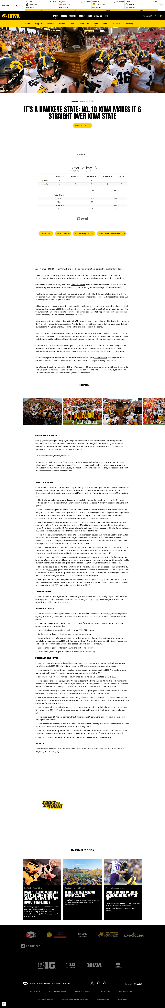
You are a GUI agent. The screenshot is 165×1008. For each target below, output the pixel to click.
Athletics (98, 16)
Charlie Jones (62, 351)
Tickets (64, 16)
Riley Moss (68, 540)
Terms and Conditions (83, 992)
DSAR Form (105, 992)
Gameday (84, 24)
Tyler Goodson (100, 357)
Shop (106, 16)
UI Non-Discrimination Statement (75, 999)
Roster (62, 24)
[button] (21, 5)
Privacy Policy (35, 992)
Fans (90, 16)
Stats (96, 24)
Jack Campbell (53, 333)
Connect (82, 16)
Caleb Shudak (55, 487)
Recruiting (129, 24)
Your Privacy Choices (127, 992)
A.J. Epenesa (71, 641)
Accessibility (122, 999)
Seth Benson (46, 560)
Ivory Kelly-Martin (79, 360)
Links (41, 10)
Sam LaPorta (41, 525)
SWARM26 (116, 24)
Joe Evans (52, 570)
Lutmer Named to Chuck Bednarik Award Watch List (122, 895)
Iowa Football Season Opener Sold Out (80, 894)
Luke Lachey (83, 515)
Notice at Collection (45, 999)
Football (74, 101)
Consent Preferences (57, 992)
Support (72, 16)
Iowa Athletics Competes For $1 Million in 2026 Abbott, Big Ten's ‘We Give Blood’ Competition (41, 897)
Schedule (50, 24)
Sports (55, 16)
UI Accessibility (103, 999)
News (105, 24)
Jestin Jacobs (96, 306)
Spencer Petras (78, 284)
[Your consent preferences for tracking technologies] (4, 1004)
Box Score (81, 154)
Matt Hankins (41, 339)
